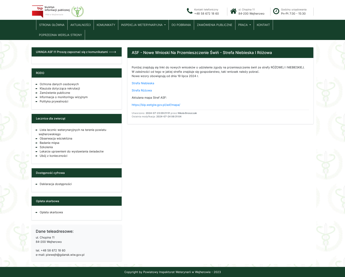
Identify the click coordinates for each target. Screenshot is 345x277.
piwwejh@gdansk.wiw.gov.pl (65, 254)
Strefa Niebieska (143, 83)
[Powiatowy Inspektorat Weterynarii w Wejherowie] (58, 10)
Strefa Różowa (142, 90)
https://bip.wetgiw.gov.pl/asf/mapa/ (156, 105)
